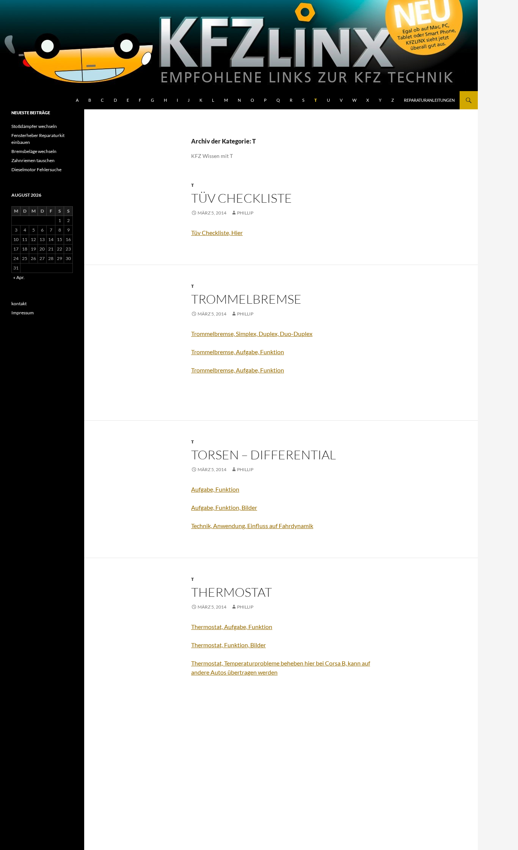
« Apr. (19, 277)
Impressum (22, 312)
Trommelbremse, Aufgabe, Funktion (237, 351)
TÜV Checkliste (241, 198)
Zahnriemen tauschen (33, 160)
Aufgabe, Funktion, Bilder (224, 507)
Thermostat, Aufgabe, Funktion (231, 626)
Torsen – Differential (263, 454)
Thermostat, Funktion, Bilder (228, 644)
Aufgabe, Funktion (215, 489)
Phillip (245, 213)
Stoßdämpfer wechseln (34, 126)
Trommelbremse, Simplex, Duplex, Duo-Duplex (251, 333)
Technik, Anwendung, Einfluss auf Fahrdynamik (252, 525)
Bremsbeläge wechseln (34, 151)
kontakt (19, 303)
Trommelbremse (246, 299)
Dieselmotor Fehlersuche (36, 169)
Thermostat (231, 592)
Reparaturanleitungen (429, 100)
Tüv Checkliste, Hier (217, 232)
